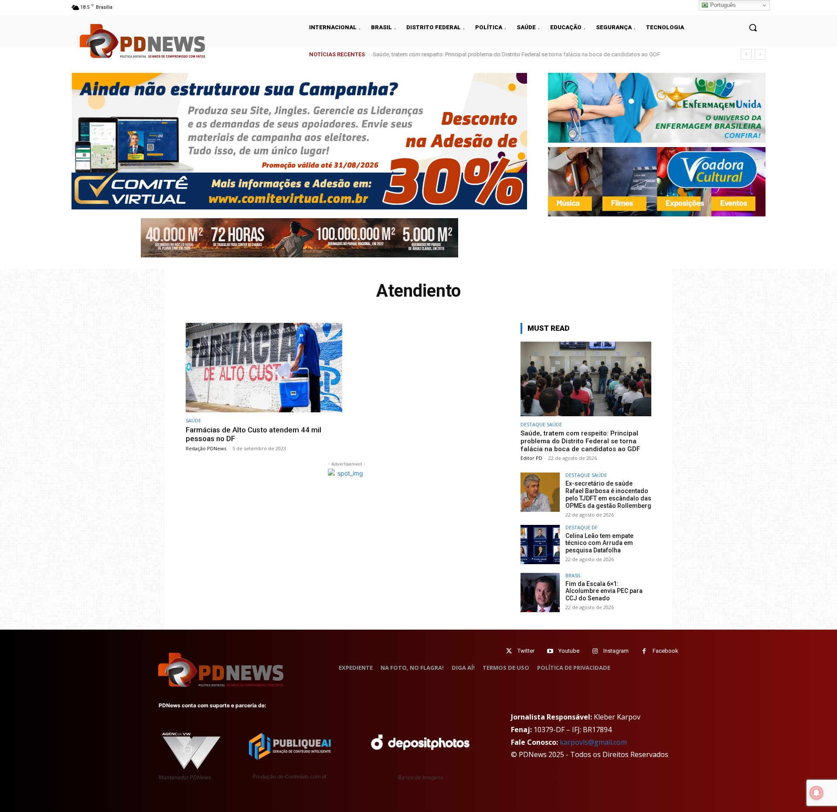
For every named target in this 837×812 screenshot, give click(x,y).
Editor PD (531, 458)
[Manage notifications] (816, 793)
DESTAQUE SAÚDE (541, 424)
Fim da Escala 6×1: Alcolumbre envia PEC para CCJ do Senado (604, 591)
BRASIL (573, 575)
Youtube (568, 651)
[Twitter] (509, 651)
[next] (760, 54)
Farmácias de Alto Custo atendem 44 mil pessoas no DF (253, 434)
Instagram (616, 651)
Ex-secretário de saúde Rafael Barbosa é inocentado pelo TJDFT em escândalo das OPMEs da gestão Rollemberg (608, 494)
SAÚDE (193, 420)
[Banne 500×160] (657, 108)
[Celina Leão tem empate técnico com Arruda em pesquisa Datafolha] (540, 544)
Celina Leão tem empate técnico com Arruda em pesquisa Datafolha (599, 543)
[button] (753, 27)
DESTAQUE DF (581, 527)
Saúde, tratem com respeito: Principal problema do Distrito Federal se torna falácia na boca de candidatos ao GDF (515, 54)
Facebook (665, 651)
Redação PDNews (206, 448)
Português (722, 5)
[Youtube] (550, 651)
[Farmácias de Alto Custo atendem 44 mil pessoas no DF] (264, 367)
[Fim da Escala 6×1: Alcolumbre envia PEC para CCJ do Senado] (540, 592)
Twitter (525, 651)
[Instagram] (594, 651)
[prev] (746, 54)
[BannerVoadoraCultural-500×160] (657, 182)
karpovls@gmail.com (593, 742)
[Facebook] (644, 651)
